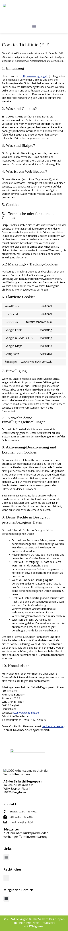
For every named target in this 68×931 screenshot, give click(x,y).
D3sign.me (36, 926)
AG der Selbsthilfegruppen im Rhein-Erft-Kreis (39, 921)
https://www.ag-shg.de (35, 76)
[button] (34, 26)
